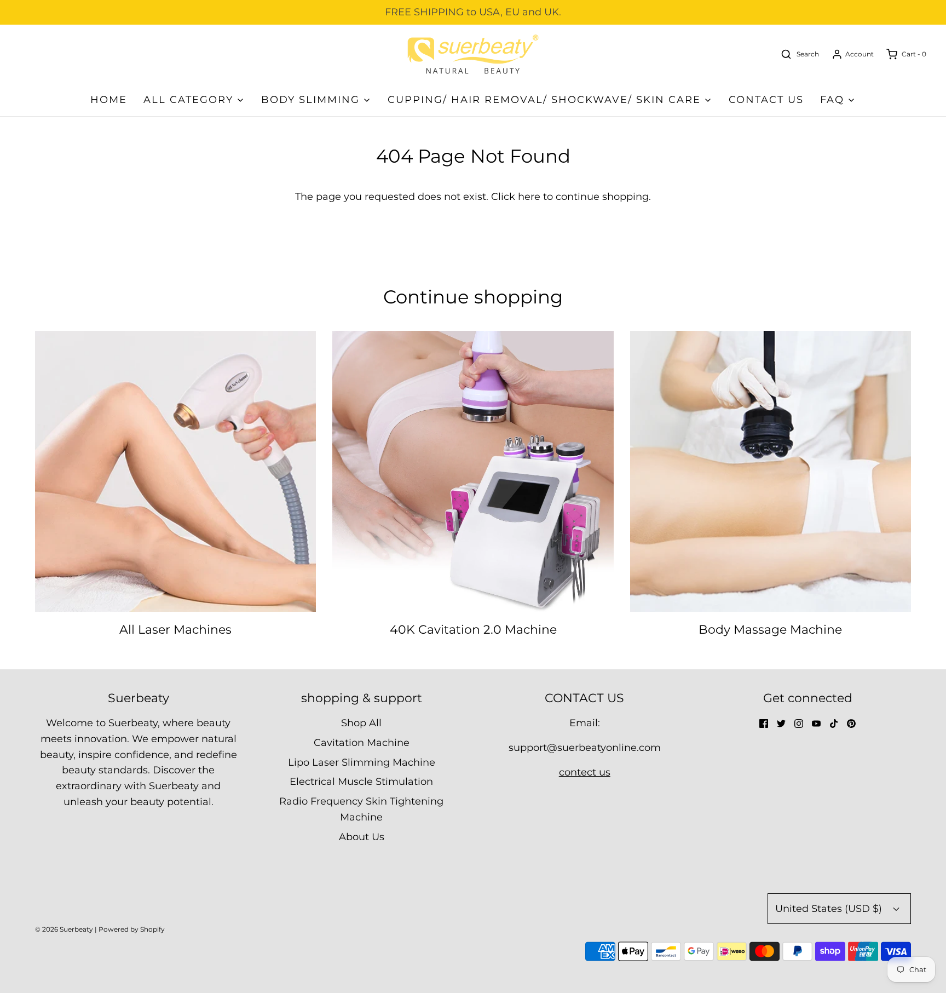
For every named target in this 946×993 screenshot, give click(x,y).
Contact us (766, 100)
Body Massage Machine (770, 629)
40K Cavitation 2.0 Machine (473, 629)
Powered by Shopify (132, 929)
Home (108, 100)
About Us (361, 837)
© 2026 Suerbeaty (64, 929)
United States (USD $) (830, 909)
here (529, 197)
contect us (584, 772)
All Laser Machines (175, 629)
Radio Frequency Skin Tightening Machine (361, 809)
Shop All (361, 723)
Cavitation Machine (361, 743)
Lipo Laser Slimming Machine (361, 762)
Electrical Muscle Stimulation (361, 782)
